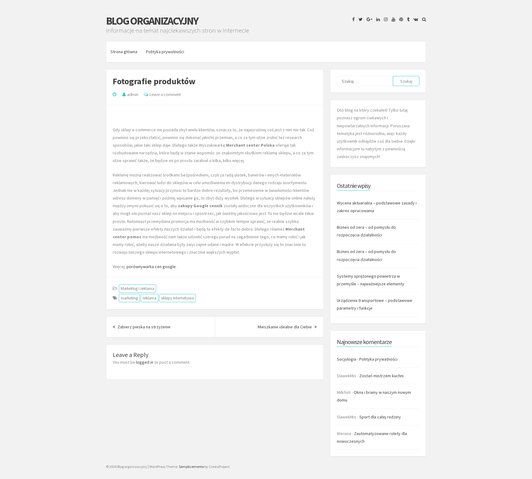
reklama (149, 298)
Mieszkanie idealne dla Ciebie (287, 327)
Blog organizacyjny (152, 21)
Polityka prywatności (165, 51)
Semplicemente (191, 466)
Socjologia (346, 359)
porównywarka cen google (151, 266)
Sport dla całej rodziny (380, 417)
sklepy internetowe (177, 298)
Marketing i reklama (137, 288)
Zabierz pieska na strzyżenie (144, 327)
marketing (129, 298)
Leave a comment (165, 94)
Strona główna (124, 51)
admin (132, 94)
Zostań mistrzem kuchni (381, 375)
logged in (144, 362)
